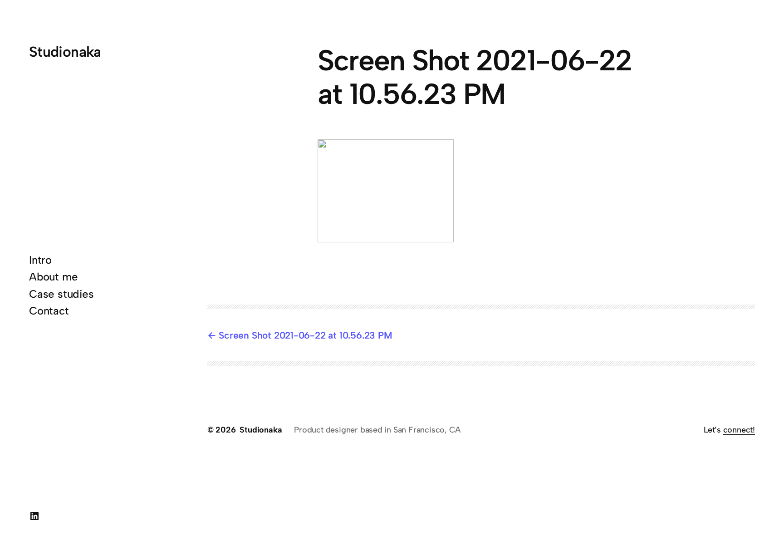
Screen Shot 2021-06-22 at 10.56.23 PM (305, 335)
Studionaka (65, 51)
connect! (739, 430)
